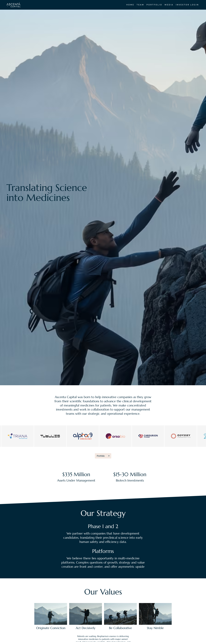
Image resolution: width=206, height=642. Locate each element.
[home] (13, 4)
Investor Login (187, 5)
